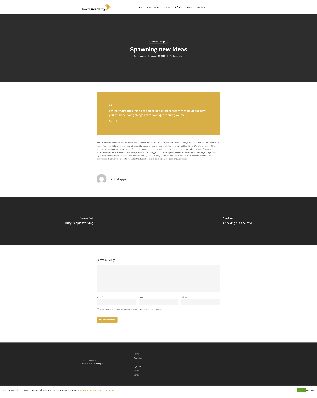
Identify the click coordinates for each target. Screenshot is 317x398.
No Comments (176, 56)
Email (142, 297)
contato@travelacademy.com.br (94, 363)
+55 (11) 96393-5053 (89, 360)
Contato (201, 7)
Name (100, 297)
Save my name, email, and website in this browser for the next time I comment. (131, 309)
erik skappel (141, 56)
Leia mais (310, 390)
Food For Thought (158, 41)
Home (139, 7)
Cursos (167, 7)
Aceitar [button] (301, 390)
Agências (178, 7)
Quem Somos (152, 7)
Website (184, 297)
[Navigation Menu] (234, 7)
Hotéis (190, 7)
